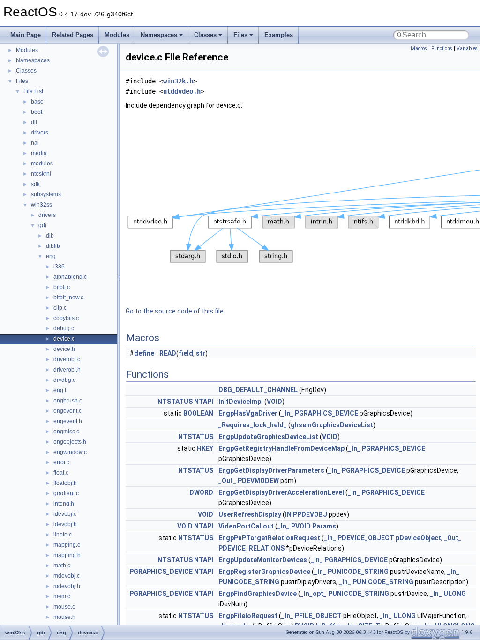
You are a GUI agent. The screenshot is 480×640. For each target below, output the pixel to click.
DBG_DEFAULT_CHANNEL (258, 390)
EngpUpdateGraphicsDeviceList (268, 436)
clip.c (60, 308)
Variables (467, 48)
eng (51, 256)
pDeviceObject (418, 538)
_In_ (287, 413)
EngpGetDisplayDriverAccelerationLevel (281, 492)
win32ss (41, 204)
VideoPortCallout (246, 526)
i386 (59, 266)
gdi (42, 225)
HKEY (205, 448)
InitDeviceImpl (240, 401)
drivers (39, 132)
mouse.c (64, 606)
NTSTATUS (175, 401)
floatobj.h (65, 483)
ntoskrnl (41, 174)
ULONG (454, 593)
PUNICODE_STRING (358, 571)
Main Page (25, 34)
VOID (274, 401)
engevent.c (67, 411)
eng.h (60, 390)
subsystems (46, 194)
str (200, 353)
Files (240, 34)
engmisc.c (66, 431)
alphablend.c (70, 277)
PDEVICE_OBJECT (366, 538)
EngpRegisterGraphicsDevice (264, 571)
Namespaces (159, 34)
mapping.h (67, 555)
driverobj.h (67, 369)
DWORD (201, 492)
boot (36, 112)
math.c (61, 565)
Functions (441, 48)
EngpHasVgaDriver (248, 413)
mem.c (61, 596)
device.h (64, 349)
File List (33, 91)
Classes (205, 34)
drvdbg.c (64, 380)
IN (288, 514)
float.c (60, 472)
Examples (278, 34)
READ (167, 353)
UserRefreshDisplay (249, 514)
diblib (53, 246)
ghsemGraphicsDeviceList (332, 425)
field (186, 353)
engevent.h (67, 421)
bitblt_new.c (68, 297)
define (144, 353)
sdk (35, 184)
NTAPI (203, 401)
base (37, 101)
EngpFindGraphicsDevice (257, 593)
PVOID (301, 526)
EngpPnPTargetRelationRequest (269, 538)
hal (35, 143)
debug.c (63, 328)
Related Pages (72, 34)
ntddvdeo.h (182, 91)
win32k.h (178, 81)
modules (42, 163)
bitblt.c (61, 287)
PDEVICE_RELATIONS (251, 548)
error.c (61, 462)
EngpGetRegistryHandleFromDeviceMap (281, 448)
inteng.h (63, 503)
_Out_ (227, 480)
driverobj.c (66, 359)
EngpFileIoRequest (248, 615)
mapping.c (66, 545)
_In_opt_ (313, 593)
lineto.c (62, 534)
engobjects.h (69, 442)
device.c (64, 338)
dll (34, 122)
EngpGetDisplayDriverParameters (271, 470)
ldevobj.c (64, 514)
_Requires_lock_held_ (252, 425)
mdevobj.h (66, 586)
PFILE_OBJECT (318, 615)
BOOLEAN (198, 413)
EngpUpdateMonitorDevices (262, 560)
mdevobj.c (66, 576)
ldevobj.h (65, 524)
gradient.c (66, 493)
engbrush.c (67, 400)
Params (324, 526)
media (39, 153)
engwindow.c (70, 452)
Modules (117, 34)
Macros (419, 48)
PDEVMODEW (258, 480)
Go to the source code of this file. (175, 311)
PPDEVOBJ (310, 514)
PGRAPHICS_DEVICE (326, 413)
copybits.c (66, 318)
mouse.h (64, 617)
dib (50, 235)
